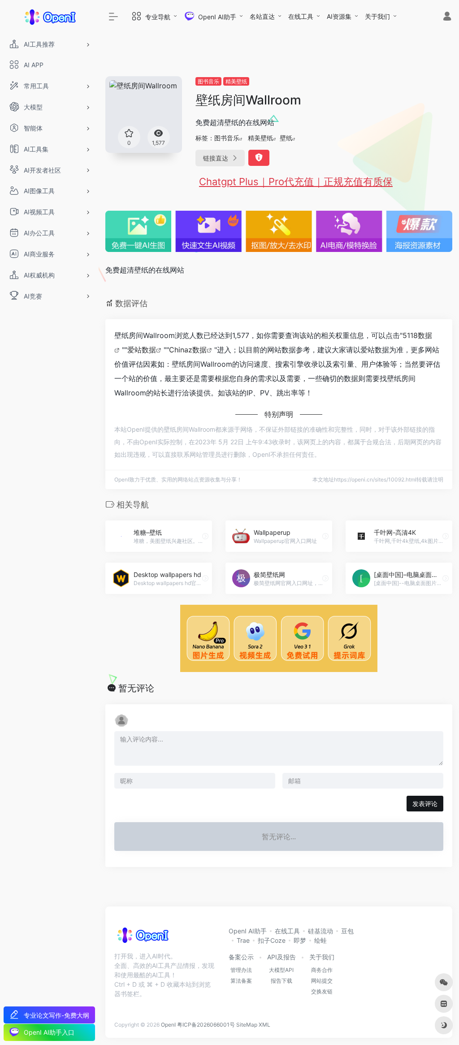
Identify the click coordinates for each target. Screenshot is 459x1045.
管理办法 (241, 970)
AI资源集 (339, 16)
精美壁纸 (236, 81)
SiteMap (246, 1024)
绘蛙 (320, 940)
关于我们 (377, 16)
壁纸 (286, 138)
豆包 (347, 931)
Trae (243, 940)
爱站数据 (141, 349)
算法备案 (241, 980)
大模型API (281, 970)
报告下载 (281, 980)
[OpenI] (142, 937)
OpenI (168, 1024)
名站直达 (262, 16)
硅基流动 (320, 931)
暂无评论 (136, 688)
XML (264, 1024)
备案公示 (241, 957)
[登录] (447, 17)
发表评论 (424, 803)
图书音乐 (208, 81)
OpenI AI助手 (248, 931)
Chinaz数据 (188, 349)
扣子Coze (272, 940)
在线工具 (300, 16)
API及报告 (281, 957)
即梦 (300, 940)
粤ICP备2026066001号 (206, 1024)
